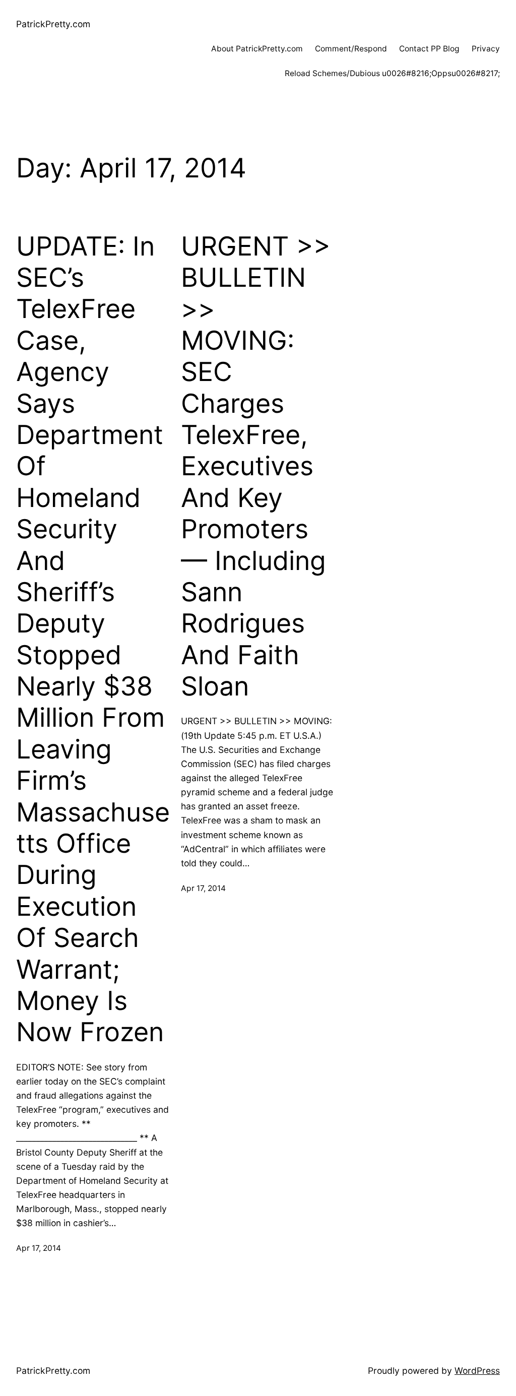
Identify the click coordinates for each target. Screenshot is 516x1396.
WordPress (477, 1370)
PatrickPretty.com (53, 24)
